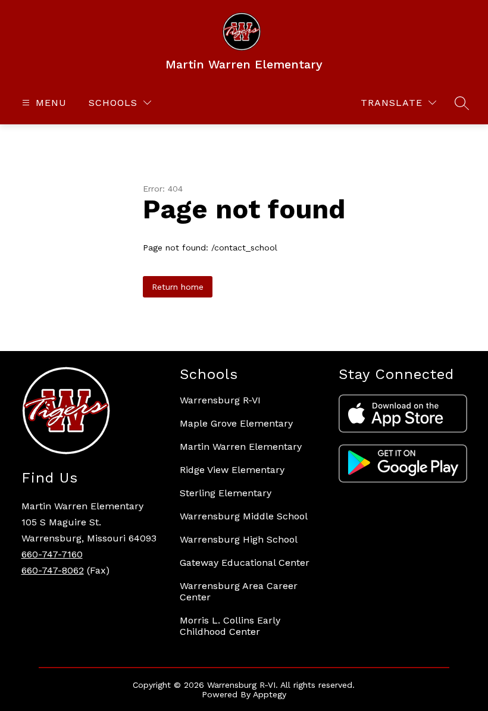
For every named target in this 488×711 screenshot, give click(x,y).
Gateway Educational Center (244, 562)
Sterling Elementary (225, 493)
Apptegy (269, 694)
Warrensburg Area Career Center (239, 591)
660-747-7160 (52, 554)
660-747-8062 (52, 570)
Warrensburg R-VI (220, 400)
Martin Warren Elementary (241, 446)
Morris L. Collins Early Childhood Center (230, 626)
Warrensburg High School (239, 539)
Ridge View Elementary (232, 469)
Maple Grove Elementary (236, 423)
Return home (178, 287)
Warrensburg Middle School (244, 516)
